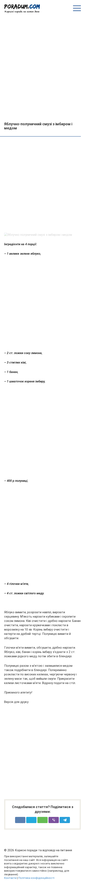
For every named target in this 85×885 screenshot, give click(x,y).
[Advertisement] (42, 67)
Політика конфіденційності (36, 877)
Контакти (10, 877)
